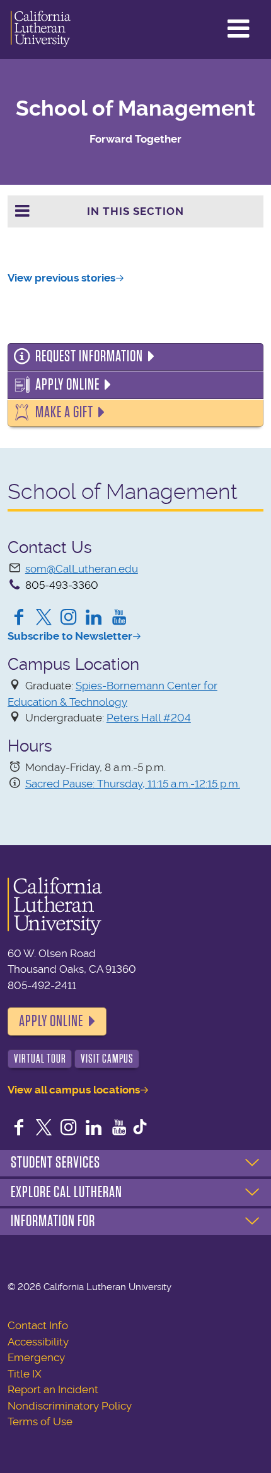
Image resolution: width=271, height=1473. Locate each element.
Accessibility (38, 1341)
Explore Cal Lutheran (66, 1192)
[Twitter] (44, 618)
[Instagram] (68, 618)
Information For (53, 1221)
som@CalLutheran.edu (81, 568)
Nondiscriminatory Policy (70, 1405)
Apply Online (67, 384)
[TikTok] (139, 1128)
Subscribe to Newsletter (70, 636)
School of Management (135, 108)
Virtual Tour (40, 1058)
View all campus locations (74, 1089)
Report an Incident (53, 1389)
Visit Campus (107, 1058)
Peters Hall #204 (149, 717)
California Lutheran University (41, 29)
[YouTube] (119, 618)
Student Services (55, 1162)
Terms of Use (40, 1421)
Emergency (36, 1357)
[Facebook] (19, 618)
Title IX (25, 1373)
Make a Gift (64, 412)
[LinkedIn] (94, 618)
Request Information (89, 356)
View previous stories (61, 277)
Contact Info (38, 1325)
